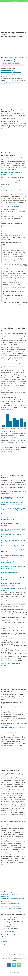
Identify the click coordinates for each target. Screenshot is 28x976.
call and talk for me (18, 440)
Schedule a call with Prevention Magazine (11, 363)
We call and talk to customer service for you (12, 898)
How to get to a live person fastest (10, 903)
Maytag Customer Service (7, 944)
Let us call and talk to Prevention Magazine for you (11, 173)
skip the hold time (18, 127)
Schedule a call (17, 72)
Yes (17, 954)
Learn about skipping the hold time (10, 206)
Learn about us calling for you (9, 187)
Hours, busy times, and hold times (10, 906)
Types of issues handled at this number (11, 908)
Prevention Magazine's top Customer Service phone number (12, 895)
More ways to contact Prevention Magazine (12, 911)
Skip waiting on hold (6, 72)
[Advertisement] (14, 97)
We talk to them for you (7, 70)
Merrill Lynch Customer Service (9, 941)
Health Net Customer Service (8, 939)
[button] (26, 1)
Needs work (22, 954)
